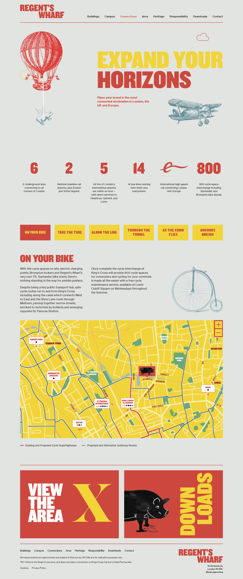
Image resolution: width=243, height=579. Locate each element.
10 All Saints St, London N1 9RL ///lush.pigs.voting (214, 569)
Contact (218, 16)
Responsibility (179, 16)
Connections (128, 16)
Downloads (200, 16)
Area (145, 16)
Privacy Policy (39, 568)
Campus (110, 16)
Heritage (158, 16)
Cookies (24, 568)
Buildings (93, 16)
